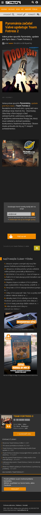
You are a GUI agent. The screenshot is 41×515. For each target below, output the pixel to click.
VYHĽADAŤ (7, 14)
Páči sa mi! (21, 236)
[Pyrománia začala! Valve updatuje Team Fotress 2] (20, 153)
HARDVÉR (28, 9)
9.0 (8, 426)
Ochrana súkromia (9, 505)
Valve (19, 424)
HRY (22, 9)
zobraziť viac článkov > (12, 309)
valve (27, 246)
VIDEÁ (18, 9)
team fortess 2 (19, 246)
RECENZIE (11, 9)
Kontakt (25, 505)
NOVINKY (4, 9)
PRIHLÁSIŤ (15, 489)
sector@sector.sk (22, 510)
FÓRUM (34, 9)
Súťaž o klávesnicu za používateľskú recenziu (20, 329)
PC (3, 43)
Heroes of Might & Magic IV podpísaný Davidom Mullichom (20, 375)
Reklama (18, 505)
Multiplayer (25, 426)
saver (11, 43)
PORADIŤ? (31, 14)
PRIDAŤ (19, 14)
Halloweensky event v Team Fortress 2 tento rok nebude (21, 462)
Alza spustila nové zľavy (17, 306)
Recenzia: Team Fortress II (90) (13, 443)
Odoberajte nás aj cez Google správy (22, 219)
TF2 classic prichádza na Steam (13, 446)
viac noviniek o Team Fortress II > (13, 472)
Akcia (18, 426)
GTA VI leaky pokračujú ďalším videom (22, 303)
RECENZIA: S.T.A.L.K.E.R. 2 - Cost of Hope (23, 274)
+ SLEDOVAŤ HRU (24, 434)
